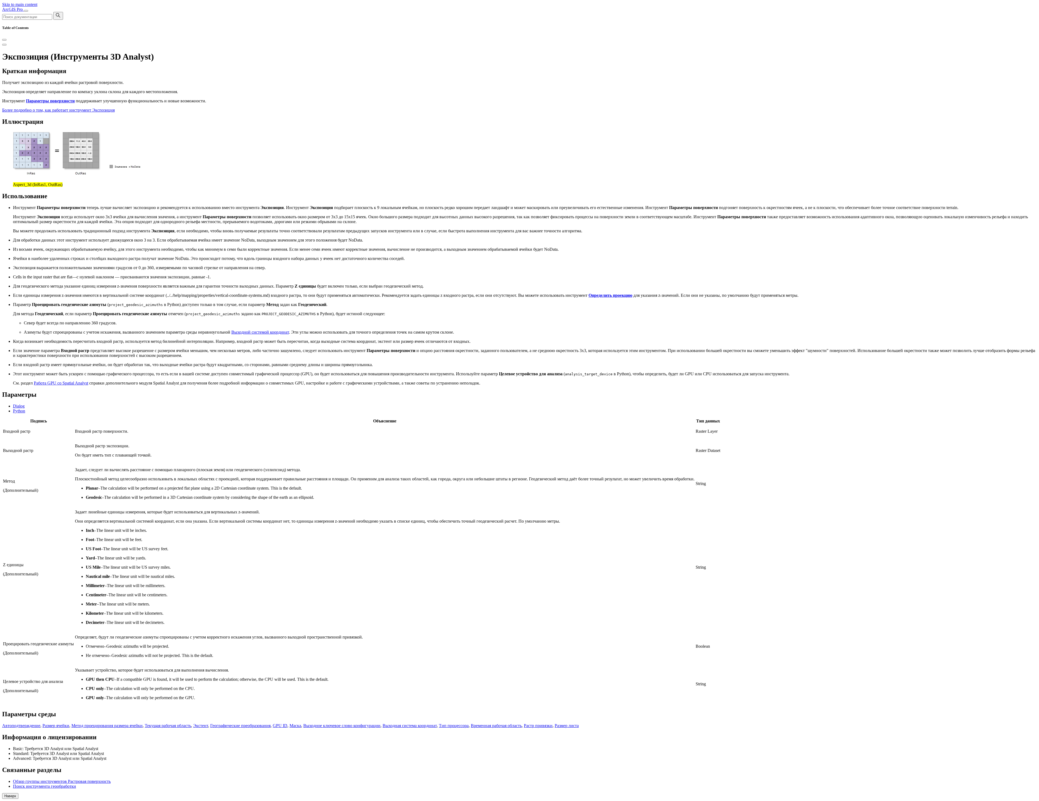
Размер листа (567, 725)
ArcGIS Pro (13, 9)
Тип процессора (454, 725)
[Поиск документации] (58, 16)
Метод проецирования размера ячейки (107, 725)
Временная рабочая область (496, 725)
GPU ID (280, 725)
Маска (295, 725)
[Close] (4, 40)
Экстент (200, 725)
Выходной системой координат (260, 332)
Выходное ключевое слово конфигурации (341, 725)
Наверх (10, 796)
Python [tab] (19, 411)
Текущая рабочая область (168, 725)
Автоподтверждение (21, 725)
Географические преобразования (240, 725)
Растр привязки (538, 725)
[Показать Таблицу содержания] (4, 44)
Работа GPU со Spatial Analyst (61, 383)
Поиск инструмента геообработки (44, 786)
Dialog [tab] (19, 406)
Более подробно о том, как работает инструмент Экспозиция (58, 110)
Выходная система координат (410, 725)
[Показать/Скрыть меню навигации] (26, 11)
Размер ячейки (55, 725)
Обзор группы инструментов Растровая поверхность (62, 781)
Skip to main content (19, 4)
